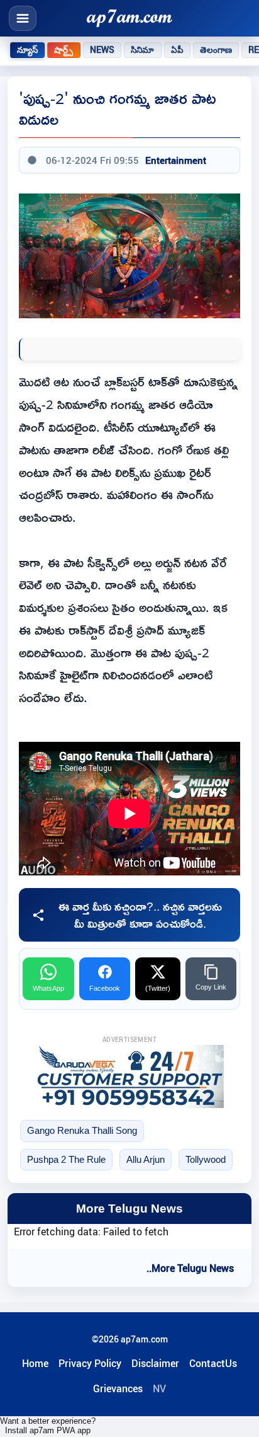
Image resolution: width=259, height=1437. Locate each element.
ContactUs (213, 1363)
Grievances (118, 1388)
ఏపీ (177, 49)
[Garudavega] (129, 1076)
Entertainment (175, 160)
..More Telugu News (190, 1268)
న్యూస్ (27, 49)
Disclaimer (155, 1363)
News (102, 49)
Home (35, 1363)
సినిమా (142, 49)
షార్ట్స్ (63, 49)
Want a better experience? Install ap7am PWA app (48, 1425)
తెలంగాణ (216, 49)
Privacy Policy (89, 1363)
